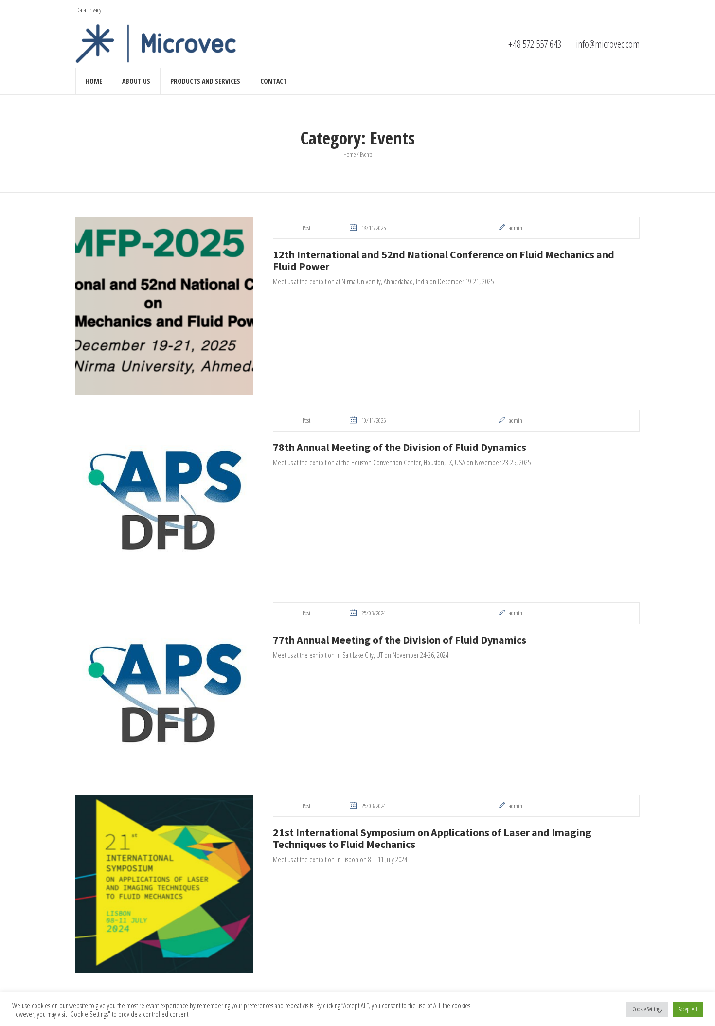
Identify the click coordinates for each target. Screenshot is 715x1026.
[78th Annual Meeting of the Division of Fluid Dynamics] (164, 499)
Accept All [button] (688, 1009)
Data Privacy (88, 10)
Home (349, 154)
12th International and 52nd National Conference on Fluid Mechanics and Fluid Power (443, 260)
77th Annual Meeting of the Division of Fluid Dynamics (399, 640)
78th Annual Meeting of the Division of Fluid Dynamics (399, 447)
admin (515, 228)
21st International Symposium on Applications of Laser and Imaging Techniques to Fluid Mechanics (432, 838)
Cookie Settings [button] (647, 1009)
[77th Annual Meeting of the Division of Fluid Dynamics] (164, 691)
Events (366, 154)
